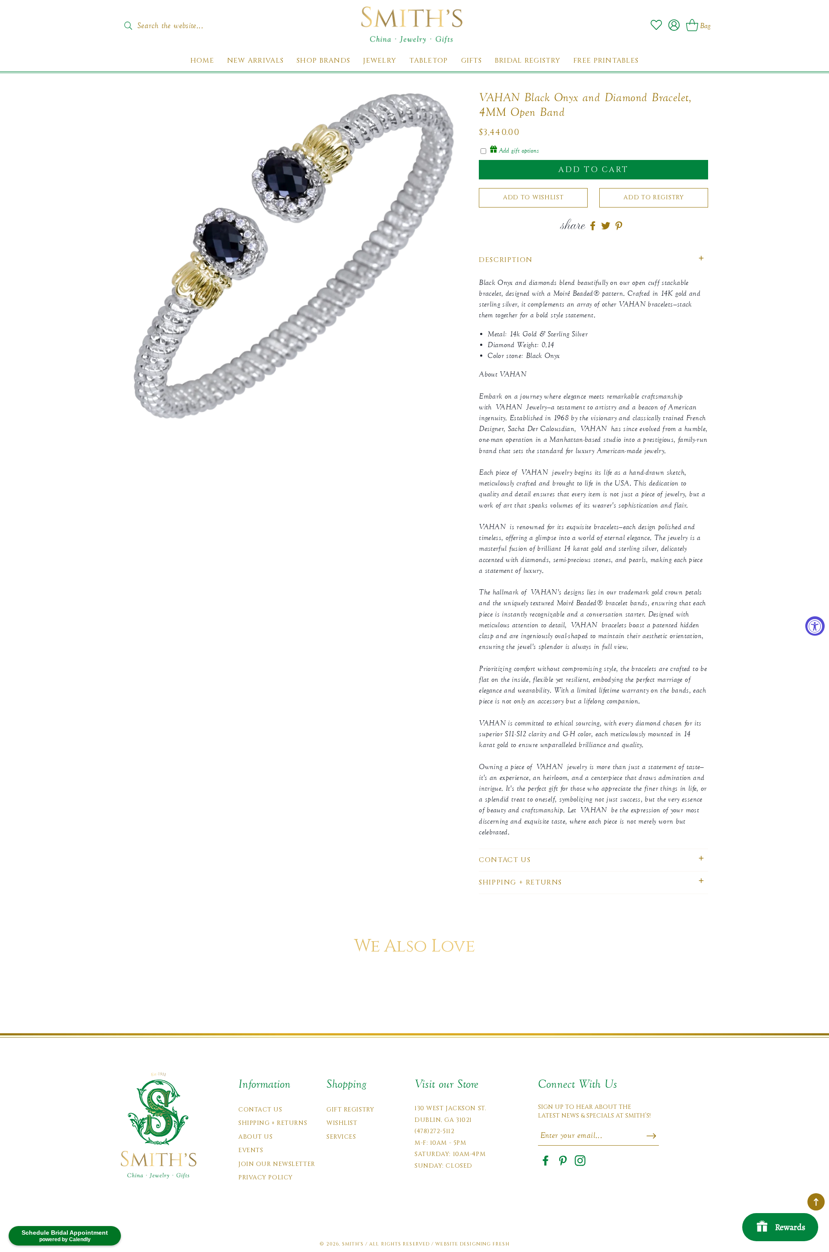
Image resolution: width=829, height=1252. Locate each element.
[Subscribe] (651, 1135)
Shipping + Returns (272, 1123)
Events (250, 1150)
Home (202, 60)
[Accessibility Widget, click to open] (815, 626)
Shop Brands (323, 60)
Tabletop (428, 60)
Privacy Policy (265, 1177)
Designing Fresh (484, 1244)
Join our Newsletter (276, 1164)
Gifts (471, 60)
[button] (593, 260)
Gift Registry (350, 1109)
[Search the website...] (128, 25)
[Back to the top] (816, 1201)
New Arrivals (255, 60)
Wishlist (341, 1123)
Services (341, 1137)
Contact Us (260, 1109)
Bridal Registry (527, 60)
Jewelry (379, 60)
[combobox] (179, 23)
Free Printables (606, 60)
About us (255, 1137)
